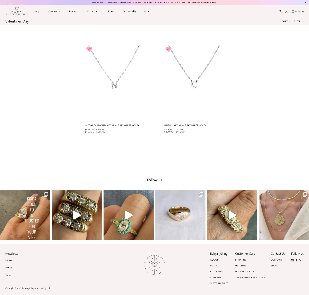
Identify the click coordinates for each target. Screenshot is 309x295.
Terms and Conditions (250, 277)
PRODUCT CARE (244, 272)
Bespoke (73, 11)
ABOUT (214, 260)
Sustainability (129, 11)
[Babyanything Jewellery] (16, 11)
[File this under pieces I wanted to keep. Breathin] (180, 215)
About (147, 11)
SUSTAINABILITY (219, 283)
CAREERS (215, 277)
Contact (276, 260)
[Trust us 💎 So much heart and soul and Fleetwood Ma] (232, 215)
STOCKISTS (216, 272)
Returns (240, 266)
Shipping (241, 260)
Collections (93, 11)
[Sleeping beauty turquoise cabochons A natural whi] (129, 215)
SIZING (214, 266)
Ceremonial (54, 11)
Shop (36, 11)
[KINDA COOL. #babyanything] (25, 215)
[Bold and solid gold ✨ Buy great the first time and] (284, 215)
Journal (111, 11)
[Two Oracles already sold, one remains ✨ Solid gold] (77, 215)
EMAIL (274, 266)
